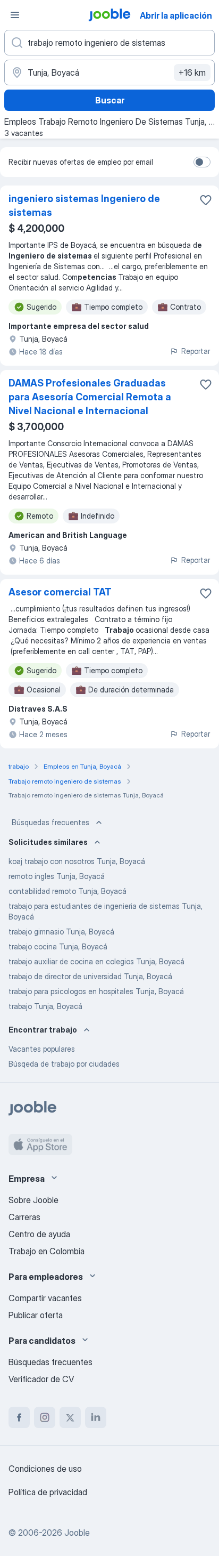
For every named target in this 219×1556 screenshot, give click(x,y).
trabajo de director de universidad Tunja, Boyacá (90, 976)
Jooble (77, 1532)
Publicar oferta (36, 1315)
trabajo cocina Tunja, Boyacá (58, 946)
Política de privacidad (48, 1492)
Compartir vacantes (45, 1298)
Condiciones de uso (45, 1468)
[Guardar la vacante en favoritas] (205, 200)
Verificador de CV (41, 1379)
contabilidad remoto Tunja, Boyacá (68, 891)
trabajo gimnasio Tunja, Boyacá (61, 931)
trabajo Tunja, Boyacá (45, 1006)
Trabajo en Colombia (47, 1251)
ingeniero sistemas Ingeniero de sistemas (84, 205)
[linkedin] (95, 1417)
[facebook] (19, 1417)
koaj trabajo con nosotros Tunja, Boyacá (77, 861)
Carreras (24, 1217)
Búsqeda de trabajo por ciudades (64, 1063)
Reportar (195, 351)
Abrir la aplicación (176, 15)
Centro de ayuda (39, 1234)
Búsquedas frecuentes (50, 822)
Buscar (109, 100)
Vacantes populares (42, 1048)
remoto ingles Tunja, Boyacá (57, 876)
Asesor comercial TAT (60, 592)
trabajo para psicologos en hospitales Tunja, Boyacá (96, 991)
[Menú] (15, 15)
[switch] (201, 162)
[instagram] (44, 1417)
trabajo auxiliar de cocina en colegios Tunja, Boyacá (96, 961)
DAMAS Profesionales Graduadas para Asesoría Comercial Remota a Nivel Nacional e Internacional (90, 396)
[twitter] (70, 1417)
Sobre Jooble (33, 1200)
